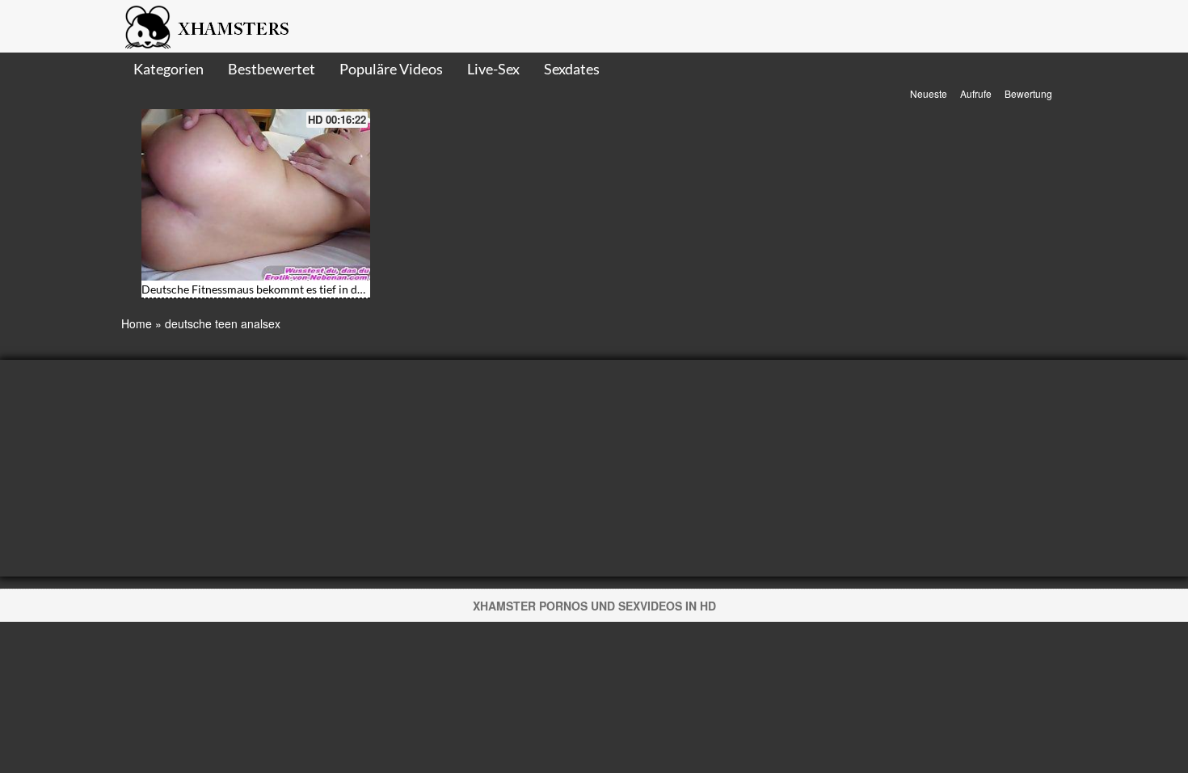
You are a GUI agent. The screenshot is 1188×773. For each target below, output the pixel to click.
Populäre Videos (391, 69)
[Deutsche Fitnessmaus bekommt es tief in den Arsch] (255, 195)
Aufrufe (976, 93)
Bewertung (1028, 93)
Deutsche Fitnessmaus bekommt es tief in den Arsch (271, 289)
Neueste (928, 93)
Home (136, 323)
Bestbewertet (271, 69)
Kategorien (168, 69)
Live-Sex (493, 69)
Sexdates (572, 69)
